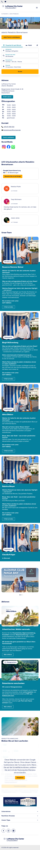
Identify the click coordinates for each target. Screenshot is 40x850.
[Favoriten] (5, 1)
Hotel (30, 45)
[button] (20, 811)
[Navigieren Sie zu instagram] (8, 831)
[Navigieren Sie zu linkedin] (13, 831)
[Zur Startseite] (14, 8)
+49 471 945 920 (8, 127)
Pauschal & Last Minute (13, 45)
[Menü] (37, 7)
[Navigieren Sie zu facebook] (3, 831)
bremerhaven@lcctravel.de (12, 130)
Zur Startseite (4, 14)
